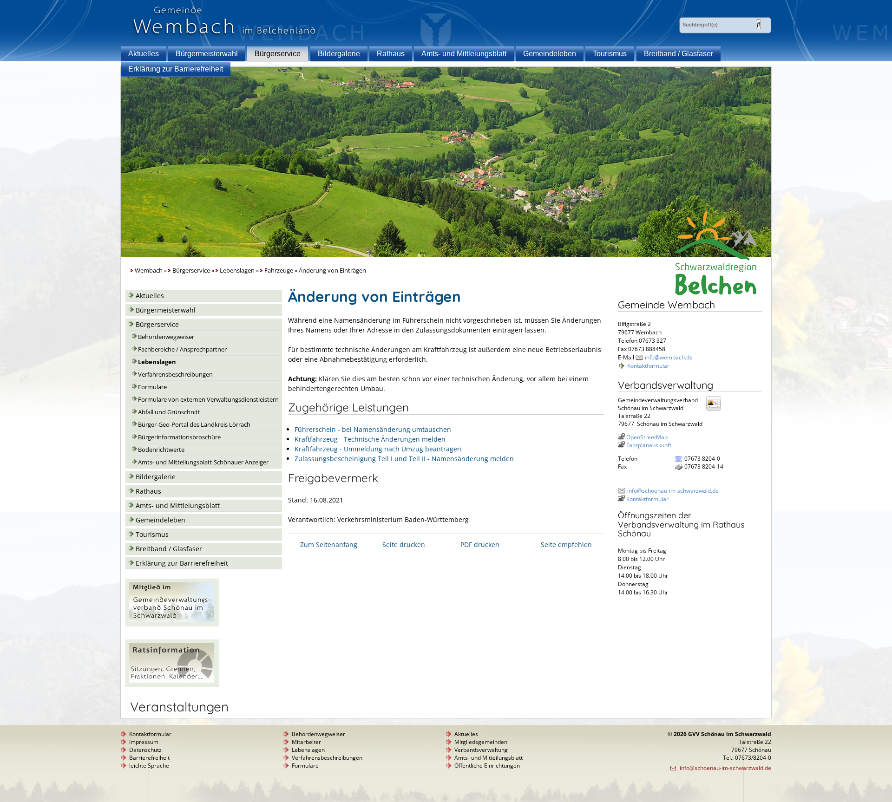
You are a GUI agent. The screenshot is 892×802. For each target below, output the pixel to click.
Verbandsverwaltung (481, 750)
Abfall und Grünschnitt (169, 412)
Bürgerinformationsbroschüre (179, 437)
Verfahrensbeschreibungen (175, 374)
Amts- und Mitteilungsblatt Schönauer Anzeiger (203, 462)
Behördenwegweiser (166, 337)
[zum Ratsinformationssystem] (172, 684)
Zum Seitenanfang (328, 544)
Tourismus (610, 54)
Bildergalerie (339, 54)
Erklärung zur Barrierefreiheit (175, 69)
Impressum (143, 742)
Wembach (149, 270)
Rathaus (391, 54)
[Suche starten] (758, 24)
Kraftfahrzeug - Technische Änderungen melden (370, 439)
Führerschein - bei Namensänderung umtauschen (373, 429)
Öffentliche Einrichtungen (487, 765)
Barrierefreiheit (149, 758)
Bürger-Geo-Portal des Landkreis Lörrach (194, 425)
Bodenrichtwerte (161, 450)
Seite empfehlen (566, 544)
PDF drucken (479, 544)
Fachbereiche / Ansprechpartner (182, 349)
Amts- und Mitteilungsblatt (488, 758)
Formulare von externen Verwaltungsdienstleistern (208, 400)
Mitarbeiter (306, 742)
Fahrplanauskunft (648, 445)
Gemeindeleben (549, 54)
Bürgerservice (278, 54)
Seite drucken (403, 544)
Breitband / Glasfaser (678, 54)
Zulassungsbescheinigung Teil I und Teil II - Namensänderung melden (404, 458)
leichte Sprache (149, 765)
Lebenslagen (237, 270)
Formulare (152, 387)
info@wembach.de (669, 357)
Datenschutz (145, 750)
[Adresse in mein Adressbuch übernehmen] (716, 410)
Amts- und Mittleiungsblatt (463, 54)
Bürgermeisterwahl (207, 54)
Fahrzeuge (278, 270)
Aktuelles (143, 54)
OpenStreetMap (647, 437)
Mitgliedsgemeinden (480, 742)
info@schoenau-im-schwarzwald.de (673, 491)
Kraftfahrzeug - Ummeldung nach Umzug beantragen (378, 448)
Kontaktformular (648, 366)
